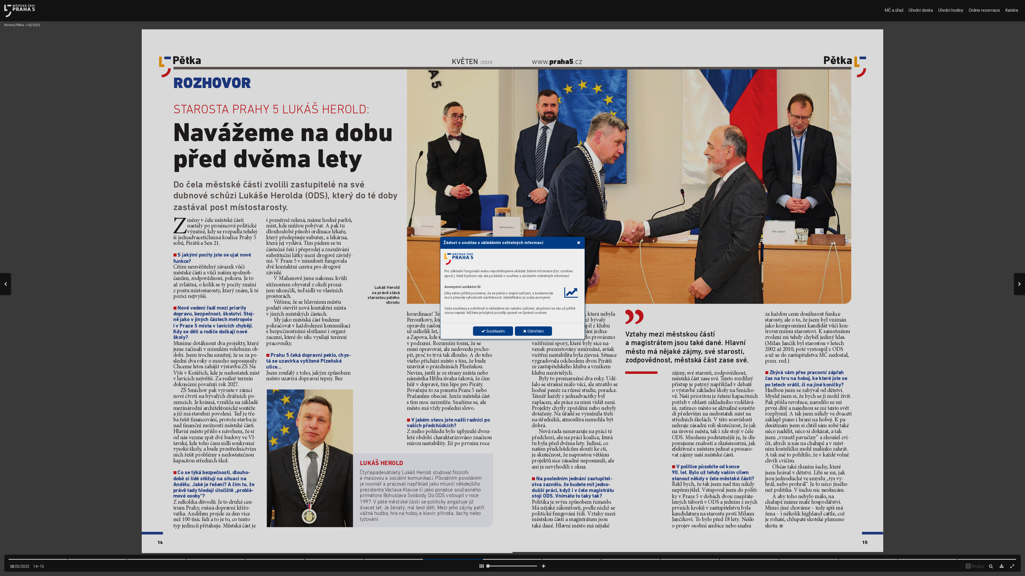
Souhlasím (495, 331)
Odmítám (535, 331)
